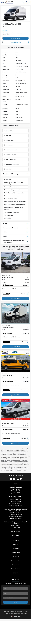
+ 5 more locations (15, 531)
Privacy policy (15, 556)
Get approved (15, 548)
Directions (15, 573)
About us (15, 544)
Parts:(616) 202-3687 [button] (16, 518)
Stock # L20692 (5, 373)
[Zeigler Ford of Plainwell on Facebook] (10, 479)
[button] (23, 2)
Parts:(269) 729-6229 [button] (16, 505)
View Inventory (15, 540)
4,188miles (26, 377)
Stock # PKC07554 (6, 275)
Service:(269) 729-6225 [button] (16, 503)
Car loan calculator (15, 552)
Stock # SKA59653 (6, 422)
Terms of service (15, 569)
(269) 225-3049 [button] (16, 527)
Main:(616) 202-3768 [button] (16, 514)
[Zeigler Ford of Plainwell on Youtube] (17, 479)
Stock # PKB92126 (6, 325)
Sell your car (15, 565)
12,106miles (25, 426)
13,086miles (25, 329)
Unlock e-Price (16, 298)
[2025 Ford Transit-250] (15, 409)
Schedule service (15, 560)
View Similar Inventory (15, 42)
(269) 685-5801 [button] (16, 493)
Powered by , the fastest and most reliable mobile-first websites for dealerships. (15, 612)
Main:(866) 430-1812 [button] (16, 501)
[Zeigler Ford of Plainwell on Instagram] (20, 479)
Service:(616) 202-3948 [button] (16, 516)
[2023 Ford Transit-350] (15, 262)
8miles (27, 279)
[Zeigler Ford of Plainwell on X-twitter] (13, 479)
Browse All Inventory (15, 38)
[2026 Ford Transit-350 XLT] (15, 361)
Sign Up (15, 602)
